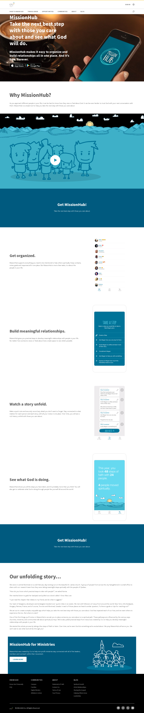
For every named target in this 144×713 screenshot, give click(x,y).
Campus (33, 684)
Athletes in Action (36, 693)
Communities (63, 11)
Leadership (77, 696)
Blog (82, 11)
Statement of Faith (58, 684)
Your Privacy (56, 693)
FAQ (11, 687)
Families (33, 687)
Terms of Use (56, 690)
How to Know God (17, 11)
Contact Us (55, 687)
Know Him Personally (16, 684)
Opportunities (48, 11)
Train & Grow (33, 11)
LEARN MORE (18, 659)
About (74, 11)
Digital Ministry (35, 690)
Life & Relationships (80, 687)
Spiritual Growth (79, 684)
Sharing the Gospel (80, 690)
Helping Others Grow (80, 693)
